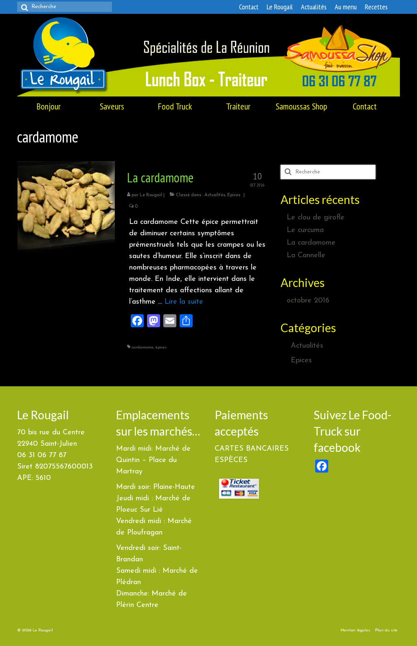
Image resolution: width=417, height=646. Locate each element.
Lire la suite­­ (184, 302)
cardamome (143, 347)
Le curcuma (305, 230)
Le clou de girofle (316, 217)
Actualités (214, 195)
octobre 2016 (308, 300)
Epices (233, 195)
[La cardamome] (66, 209)
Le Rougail (151, 195)
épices (161, 347)
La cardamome (311, 243)
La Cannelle (306, 255)
